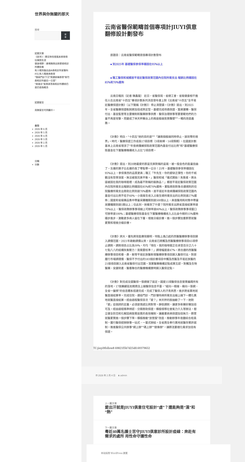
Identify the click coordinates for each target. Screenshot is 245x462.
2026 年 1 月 (41, 146)
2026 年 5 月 (41, 132)
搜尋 (37, 29)
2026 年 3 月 (41, 139)
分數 (37, 164)
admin (123, 375)
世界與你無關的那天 (52, 14)
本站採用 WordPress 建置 (114, 453)
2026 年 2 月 (41, 142)
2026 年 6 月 (41, 129)
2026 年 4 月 (41, 135)
